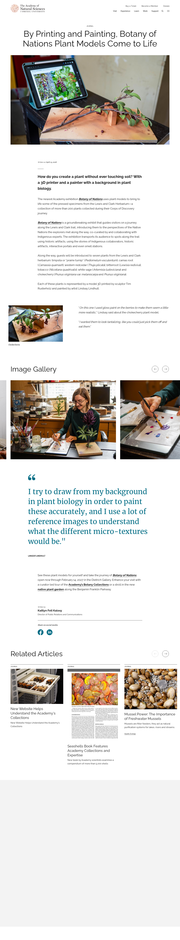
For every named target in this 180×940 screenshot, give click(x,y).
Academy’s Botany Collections (89, 584)
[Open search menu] (162, 11)
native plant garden (51, 589)
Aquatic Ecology (130, 734)
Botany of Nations (124, 575)
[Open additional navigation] (168, 11)
